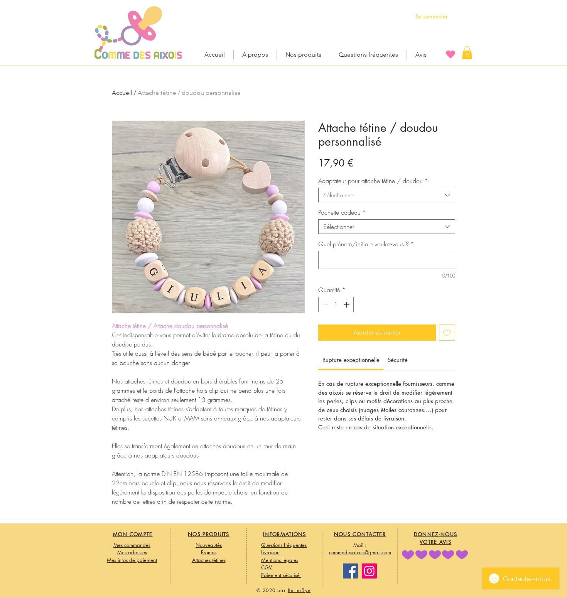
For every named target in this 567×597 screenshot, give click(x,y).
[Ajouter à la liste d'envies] (447, 333)
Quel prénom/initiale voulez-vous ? (366, 244)
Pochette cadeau (342, 212)
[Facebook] (350, 571)
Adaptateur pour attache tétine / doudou (373, 181)
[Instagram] (369, 571)
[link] (351, 359)
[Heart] (451, 54)
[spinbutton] (336, 304)
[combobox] (386, 195)
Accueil (122, 92)
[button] (467, 52)
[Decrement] (324, 304)
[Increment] (347, 304)
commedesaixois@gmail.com (360, 552)
